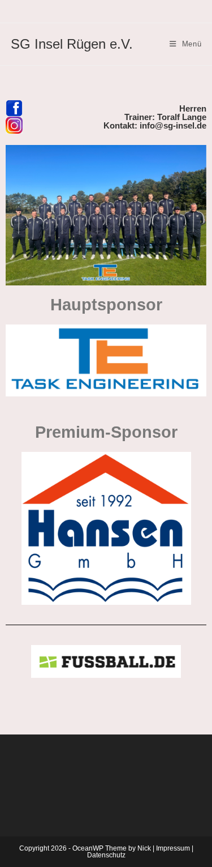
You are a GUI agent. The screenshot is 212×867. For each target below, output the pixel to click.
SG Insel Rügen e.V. (72, 44)
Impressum (173, 848)
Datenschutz (106, 855)
